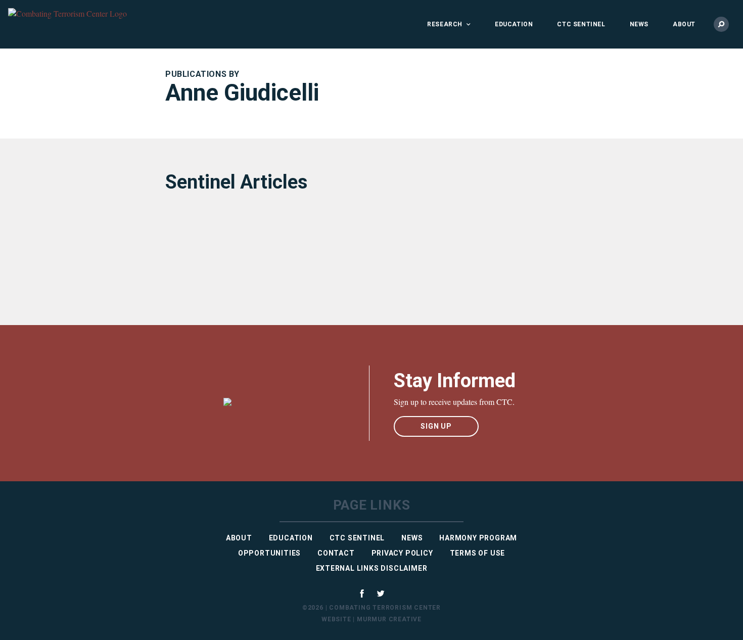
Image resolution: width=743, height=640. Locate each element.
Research (444, 24)
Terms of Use (477, 553)
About (684, 24)
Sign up (436, 426)
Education (514, 24)
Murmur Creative (389, 619)
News (639, 24)
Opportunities (269, 553)
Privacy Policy (402, 553)
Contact (336, 553)
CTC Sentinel (581, 24)
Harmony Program (478, 538)
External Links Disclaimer (372, 568)
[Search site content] (721, 24)
